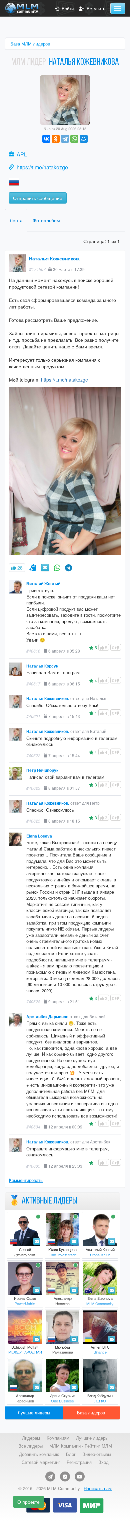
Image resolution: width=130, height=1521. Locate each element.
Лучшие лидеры (34, 1412)
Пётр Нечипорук (42, 770)
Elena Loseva (39, 836)
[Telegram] (65, 139)
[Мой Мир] (84, 139)
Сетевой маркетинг (41, 1462)
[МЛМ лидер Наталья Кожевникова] (65, 99)
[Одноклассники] (56, 139)
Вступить (94, 9)
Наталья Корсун (42, 666)
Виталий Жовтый (43, 583)
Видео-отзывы (96, 1454)
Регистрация (79, 1462)
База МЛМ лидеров (30, 44)
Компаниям (58, 1438)
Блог (71, 1454)
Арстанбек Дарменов (47, 1017)
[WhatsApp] (74, 139)
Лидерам (31, 1438)
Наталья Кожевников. (54, 258)
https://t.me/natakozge (42, 167)
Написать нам (98, 1488)
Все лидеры (30, 1446)
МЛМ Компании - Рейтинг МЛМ (80, 1446)
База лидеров (91, 1412)
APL (22, 154)
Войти (66, 9)
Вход (103, 1462)
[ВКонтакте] (46, 139)
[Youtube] (80, 1476)
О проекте (28, 1501)
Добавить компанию (39, 1454)
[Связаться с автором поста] (57, 567)
